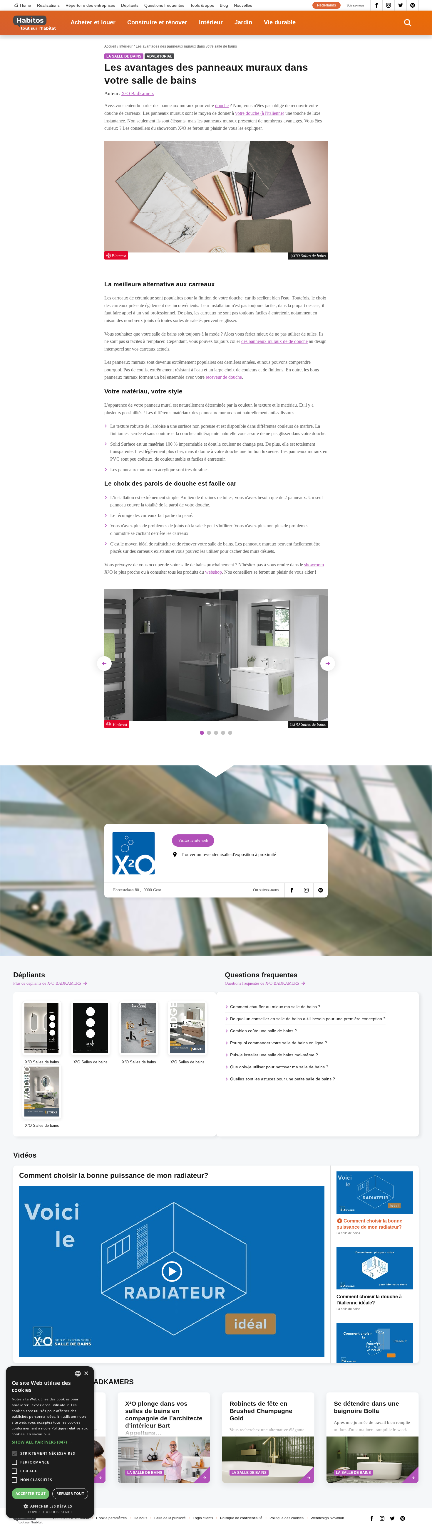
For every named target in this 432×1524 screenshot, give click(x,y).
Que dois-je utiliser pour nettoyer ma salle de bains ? (279, 1067)
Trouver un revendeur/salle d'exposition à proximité (228, 854)
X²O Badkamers (137, 93)
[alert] (50, 1442)
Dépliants (129, 5)
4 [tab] (223, 733)
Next (328, 663)
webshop (213, 572)
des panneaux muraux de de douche (274, 341)
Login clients (203, 1518)
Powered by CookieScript (50, 1512)
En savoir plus (39, 1434)
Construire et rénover (157, 22)
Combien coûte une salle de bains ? (263, 1030)
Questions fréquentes (164, 5)
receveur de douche (224, 377)
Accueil (110, 46)
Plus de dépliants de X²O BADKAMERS (47, 983)
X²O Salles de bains (309, 724)
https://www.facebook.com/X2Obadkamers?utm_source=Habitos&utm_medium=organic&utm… (291, 890)
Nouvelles (243, 5)
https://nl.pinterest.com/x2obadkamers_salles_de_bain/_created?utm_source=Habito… (321, 890)
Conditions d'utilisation (71, 1518)
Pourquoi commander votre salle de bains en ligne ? (278, 1042)
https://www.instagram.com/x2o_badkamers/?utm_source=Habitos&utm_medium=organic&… (306, 890)
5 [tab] (230, 733)
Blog (224, 5)
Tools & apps (202, 5)
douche (222, 105)
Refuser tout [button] (70, 1493)
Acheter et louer (93, 22)
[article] (375, 1203)
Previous (105, 663)
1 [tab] (202, 733)
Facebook (376, 5)
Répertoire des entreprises (90, 5)
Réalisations (48, 5)
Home (25, 5)
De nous (140, 1518)
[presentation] (164, 1437)
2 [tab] (209, 733)
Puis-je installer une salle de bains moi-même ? (274, 1055)
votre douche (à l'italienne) (259, 113)
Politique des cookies (286, 1518)
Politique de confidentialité (241, 1518)
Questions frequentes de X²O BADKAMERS (262, 983)
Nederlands (326, 5)
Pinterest (413, 5)
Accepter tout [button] (31, 1493)
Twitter (401, 5)
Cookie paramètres (111, 1518)
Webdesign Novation (327, 1518)
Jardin (243, 22)
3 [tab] (216, 733)
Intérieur (211, 22)
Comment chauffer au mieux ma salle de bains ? (275, 1006)
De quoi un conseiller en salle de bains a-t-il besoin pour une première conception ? (308, 1018)
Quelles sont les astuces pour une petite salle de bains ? (282, 1079)
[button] (50, 1442)
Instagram (389, 5)
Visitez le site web (193, 840)
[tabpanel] (216, 658)
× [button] (86, 1373)
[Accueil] (34, 23)
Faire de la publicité (170, 1518)
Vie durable (280, 22)
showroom (314, 564)
